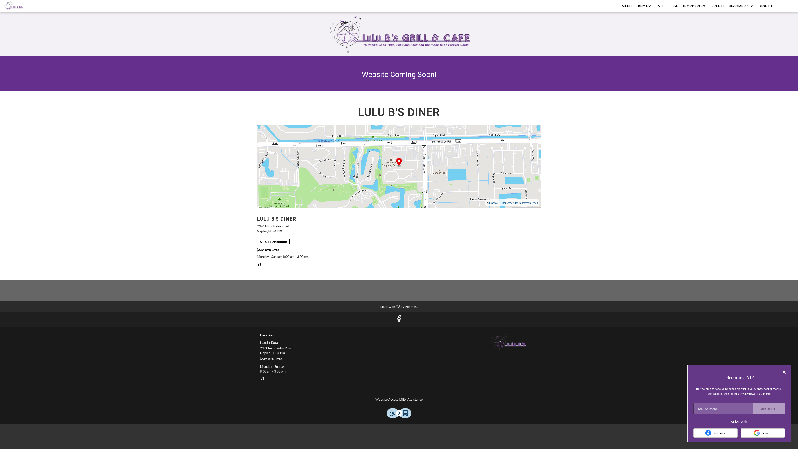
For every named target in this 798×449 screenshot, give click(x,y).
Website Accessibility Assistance (399, 399)
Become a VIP (741, 6)
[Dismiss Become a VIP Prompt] (784, 372)
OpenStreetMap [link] (509, 202)
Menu (627, 6)
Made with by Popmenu (210, 306)
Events (718, 6)
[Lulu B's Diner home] (22, 6)
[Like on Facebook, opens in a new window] (259, 266)
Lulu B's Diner (508, 342)
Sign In (765, 6)
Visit (662, 6)
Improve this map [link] (528, 202)
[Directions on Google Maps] (399, 166)
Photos (645, 6)
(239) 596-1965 (271, 358)
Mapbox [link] (493, 202)
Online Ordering (689, 6)
